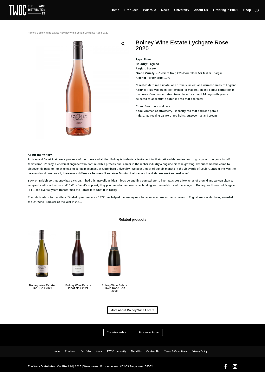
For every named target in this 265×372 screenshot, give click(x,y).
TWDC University (116, 351)
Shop (247, 10)
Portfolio (149, 10)
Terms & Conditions (175, 351)
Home (115, 10)
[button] (123, 43)
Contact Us (152, 351)
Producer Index (149, 332)
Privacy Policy (199, 351)
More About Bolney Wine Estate (132, 310)
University (181, 10)
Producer (131, 10)
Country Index (116, 332)
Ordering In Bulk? (225, 10)
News (165, 10)
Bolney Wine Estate (48, 32)
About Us (201, 10)
